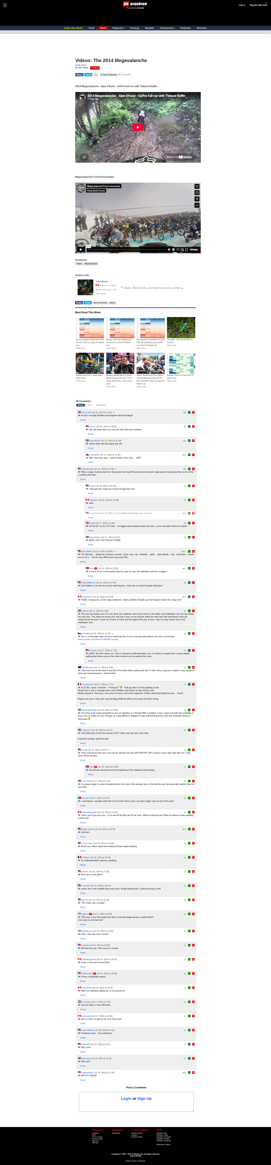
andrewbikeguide (89, 812)
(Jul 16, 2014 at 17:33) (99, 871)
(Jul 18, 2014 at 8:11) (104, 1030)
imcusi (93, 426)
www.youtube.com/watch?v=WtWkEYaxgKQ (98, 639)
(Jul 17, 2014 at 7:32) (107, 650)
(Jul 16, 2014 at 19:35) (106, 959)
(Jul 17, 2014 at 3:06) (103, 667)
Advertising (116, 1133)
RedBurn (86, 857)
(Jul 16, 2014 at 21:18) (99, 900)
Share (79, 75)
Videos (79, 264)
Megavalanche (91, 264)
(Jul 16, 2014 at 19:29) (108, 500)
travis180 (86, 781)
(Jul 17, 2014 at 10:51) (99, 798)
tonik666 (85, 633)
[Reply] (83, 420)
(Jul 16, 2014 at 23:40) (108, 767)
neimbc (85, 871)
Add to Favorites (110, 75)
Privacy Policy (97, 1139)
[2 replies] (115, 551)
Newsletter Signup (163, 1144)
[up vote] (189, 412)
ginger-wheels (88, 829)
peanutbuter (95, 441)
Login (126, 1098)
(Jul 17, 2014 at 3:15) (100, 781)
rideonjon (94, 500)
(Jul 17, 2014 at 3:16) (100, 1002)
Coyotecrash (87, 684)
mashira (85, 945)
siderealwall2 (87, 1072)
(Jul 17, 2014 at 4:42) (105, 523)
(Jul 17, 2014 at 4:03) (102, 914)
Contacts (95, 1133)
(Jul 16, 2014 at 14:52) (102, 412)
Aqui (91, 568)
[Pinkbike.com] (135, 4)
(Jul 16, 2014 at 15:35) (103, 843)
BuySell (149, 28)
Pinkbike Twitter (162, 1135)
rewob (92, 486)
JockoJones (87, 843)
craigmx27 (86, 730)
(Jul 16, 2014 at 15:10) (104, 1072)
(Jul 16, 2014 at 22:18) (100, 633)
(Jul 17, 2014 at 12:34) (110, 455)
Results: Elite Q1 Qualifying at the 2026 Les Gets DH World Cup (118, 342)
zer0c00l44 (94, 455)
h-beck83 (86, 886)
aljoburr (85, 914)
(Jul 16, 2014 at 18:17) (98, 750)
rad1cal (85, 611)
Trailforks (185, 28)
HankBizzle (87, 931)
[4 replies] (114, 412)
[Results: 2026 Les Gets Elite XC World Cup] (181, 363)
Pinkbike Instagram (164, 1141)
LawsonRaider (88, 1030)
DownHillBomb (88, 582)
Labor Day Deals (73, 28)
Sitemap (95, 1142)
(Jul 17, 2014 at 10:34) (111, 441)
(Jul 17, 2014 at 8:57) (110, 537)
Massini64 (86, 412)
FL (96, 568)
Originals (117, 28)
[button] (96, 75)
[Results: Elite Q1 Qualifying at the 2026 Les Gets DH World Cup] (120, 327)
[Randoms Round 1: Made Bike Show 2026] (90, 363)
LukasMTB (87, 988)
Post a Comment (136, 1087)
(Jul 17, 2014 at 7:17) (103, 684)
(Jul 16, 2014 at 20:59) (107, 973)
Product (134, 1135)
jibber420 (86, 1044)
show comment (145, 513)
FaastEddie (95, 513)
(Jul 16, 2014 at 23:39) (108, 568)
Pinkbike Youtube (163, 1139)
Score (80, 405)
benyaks (93, 650)
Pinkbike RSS (162, 1133)
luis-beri (85, 798)
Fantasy (134, 28)
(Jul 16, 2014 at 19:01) (106, 426)
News (103, 28)
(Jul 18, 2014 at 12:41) (107, 812)
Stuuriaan (86, 1002)
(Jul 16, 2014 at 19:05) (100, 945)
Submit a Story (137, 1133)
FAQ (94, 1135)
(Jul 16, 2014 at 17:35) (104, 469)
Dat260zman (87, 667)
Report (112, 303)
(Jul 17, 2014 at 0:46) (98, 611)
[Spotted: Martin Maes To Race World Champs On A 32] (120, 363)
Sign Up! (95, 1141)
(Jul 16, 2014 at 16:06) (102, 551)
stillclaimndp (87, 469)
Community (166, 28)
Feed (91, 28)
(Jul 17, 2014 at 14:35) (102, 1016)
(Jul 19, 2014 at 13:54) (108, 710)
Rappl (92, 523)
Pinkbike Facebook (164, 1137)
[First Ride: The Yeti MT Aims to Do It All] (181, 327)
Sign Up (144, 1098)
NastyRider (87, 551)
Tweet (88, 75)
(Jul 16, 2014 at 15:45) (103, 931)
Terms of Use (97, 1137)
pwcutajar (86, 1058)
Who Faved (101, 405)
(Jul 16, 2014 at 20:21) (101, 886)
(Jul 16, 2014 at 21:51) (111, 513)
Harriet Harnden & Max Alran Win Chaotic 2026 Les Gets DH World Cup (90, 342)
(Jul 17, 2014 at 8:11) (100, 1044)
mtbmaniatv (87, 973)
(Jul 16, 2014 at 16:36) (100, 857)
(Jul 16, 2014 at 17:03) (106, 582)
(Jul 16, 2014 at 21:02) (102, 988)
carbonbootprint (89, 959)
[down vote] (193, 412)
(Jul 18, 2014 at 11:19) (101, 1058)
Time (90, 405)
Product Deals (136, 1137)
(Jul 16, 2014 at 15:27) (102, 730)
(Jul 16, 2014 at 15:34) (105, 829)
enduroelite (87, 1016)
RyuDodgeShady (89, 710)
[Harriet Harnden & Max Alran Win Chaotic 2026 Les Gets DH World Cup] (90, 327)
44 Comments (124, 74)
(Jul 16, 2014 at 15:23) (103, 597)
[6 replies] (116, 469)
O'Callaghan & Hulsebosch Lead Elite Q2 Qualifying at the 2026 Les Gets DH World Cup (151, 342)
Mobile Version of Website (135, 1161)
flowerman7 (87, 597)
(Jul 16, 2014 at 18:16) (106, 486)
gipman (85, 900)
